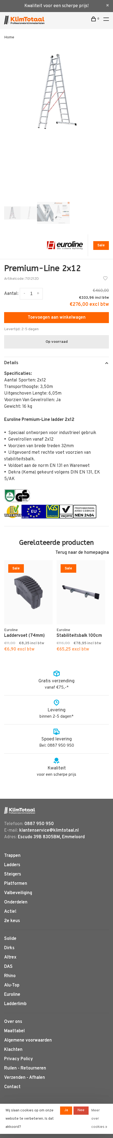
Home (9, 37)
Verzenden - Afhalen (24, 1077)
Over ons (13, 1022)
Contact (12, 1087)
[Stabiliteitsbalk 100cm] (80, 592)
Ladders (12, 865)
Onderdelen (15, 902)
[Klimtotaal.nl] (19, 810)
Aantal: (11, 293)
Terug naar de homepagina (82, 552)
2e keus (12, 921)
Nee (81, 1110)
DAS (8, 966)
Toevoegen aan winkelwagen (57, 317)
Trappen (12, 856)
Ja (66, 1110)
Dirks (9, 948)
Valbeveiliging (18, 893)
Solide (10, 939)
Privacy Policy (18, 1059)
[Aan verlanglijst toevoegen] (105, 279)
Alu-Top (11, 985)
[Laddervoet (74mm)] (28, 592)
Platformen (15, 883)
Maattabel (14, 1031)
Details (11, 363)
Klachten (13, 1050)
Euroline (12, 994)
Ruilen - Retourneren (25, 1068)
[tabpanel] (56, 92)
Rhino (10, 976)
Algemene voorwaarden (28, 1040)
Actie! (10, 911)
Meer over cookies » (99, 1118)
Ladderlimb (15, 1004)
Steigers (12, 874)
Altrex (10, 957)
